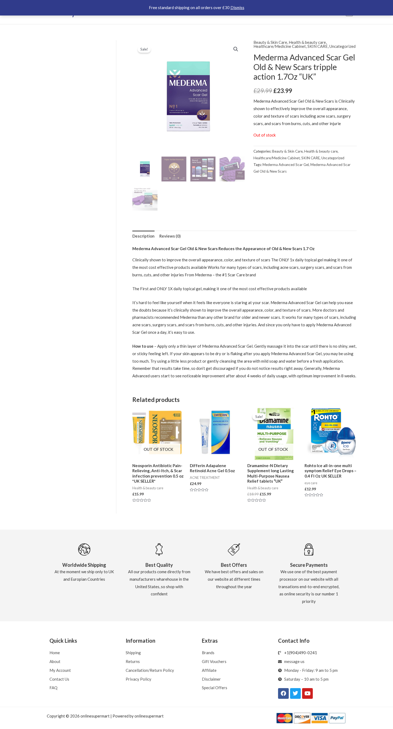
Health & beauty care (307, 42)
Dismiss (237, 7)
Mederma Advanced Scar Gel (286, 164)
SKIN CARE (317, 46)
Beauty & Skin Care (270, 42)
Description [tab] (143, 236)
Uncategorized (342, 46)
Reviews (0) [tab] (170, 236)
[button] (236, 49)
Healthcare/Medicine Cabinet (279, 46)
